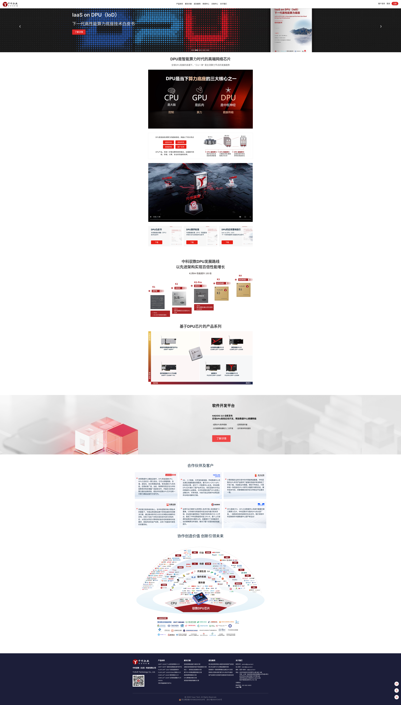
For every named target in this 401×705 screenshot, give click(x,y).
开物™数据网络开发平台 (164, 683)
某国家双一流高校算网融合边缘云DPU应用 (221, 669)
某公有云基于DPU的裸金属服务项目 (219, 667)
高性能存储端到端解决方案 (191, 680)
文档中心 (214, 4)
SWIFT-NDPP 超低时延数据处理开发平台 (170, 667)
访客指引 (238, 682)
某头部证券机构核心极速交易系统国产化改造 (221, 664)
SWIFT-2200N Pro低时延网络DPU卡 (169, 664)
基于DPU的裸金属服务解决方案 (193, 672)
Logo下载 (238, 687)
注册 (395, 4)
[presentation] (20, 26)
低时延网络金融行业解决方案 (192, 664)
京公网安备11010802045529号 (193, 700)
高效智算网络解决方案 (190, 675)
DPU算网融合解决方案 (190, 678)
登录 (388, 4)
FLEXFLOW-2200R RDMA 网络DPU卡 (169, 672)
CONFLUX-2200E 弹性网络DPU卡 (168, 675)
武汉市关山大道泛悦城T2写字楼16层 (249, 676)
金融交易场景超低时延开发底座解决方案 (195, 667)
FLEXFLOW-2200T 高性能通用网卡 (168, 669)
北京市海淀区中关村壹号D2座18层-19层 (250, 672)
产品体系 (179, 4)
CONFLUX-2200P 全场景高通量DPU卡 (169, 678)
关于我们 (223, 4)
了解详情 (79, 32)
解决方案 (188, 4)
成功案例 (197, 4)
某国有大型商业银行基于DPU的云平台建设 (221, 672)
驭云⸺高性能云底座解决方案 (193, 669)
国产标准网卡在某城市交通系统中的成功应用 (221, 675)
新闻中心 (206, 4)
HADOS (160, 680)
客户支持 (381, 4)
